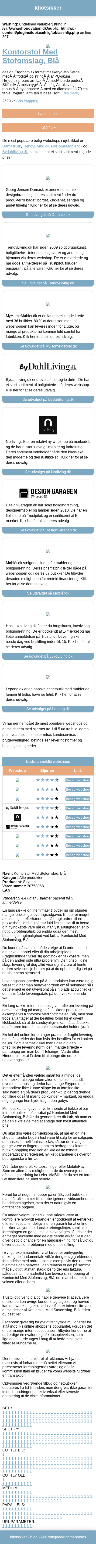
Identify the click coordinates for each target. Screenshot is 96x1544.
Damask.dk (11, 146)
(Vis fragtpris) (27, 101)
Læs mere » (48, 114)
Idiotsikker (48, 8)
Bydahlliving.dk (15, 152)
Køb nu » (48, 127)
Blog (34, 1537)
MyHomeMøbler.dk (66, 146)
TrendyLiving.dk (36, 146)
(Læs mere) (69, 93)
